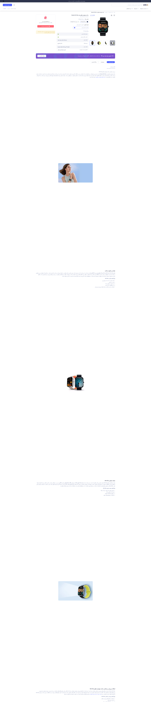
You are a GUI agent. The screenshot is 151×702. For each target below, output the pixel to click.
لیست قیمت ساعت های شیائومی (95, 694)
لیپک (114, 12)
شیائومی (106, 12)
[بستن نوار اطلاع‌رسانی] (3, 1)
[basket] (14, 5)
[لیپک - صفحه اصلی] (145, 5)
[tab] (111, 62)
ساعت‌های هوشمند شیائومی (100, 77)
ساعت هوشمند (110, 12)
